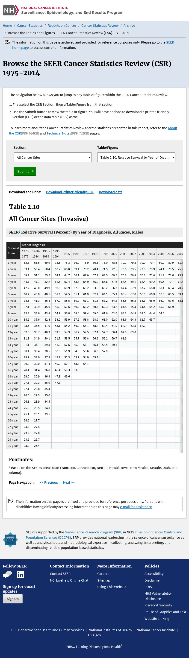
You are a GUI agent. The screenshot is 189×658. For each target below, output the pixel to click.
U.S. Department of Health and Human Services (47, 630)
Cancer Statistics (30, 25)
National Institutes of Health (110, 630)
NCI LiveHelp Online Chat (69, 580)
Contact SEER (60, 573)
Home (7, 25)
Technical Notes (59, 133)
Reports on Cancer (62, 25)
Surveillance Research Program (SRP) (93, 532)
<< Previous (49, 482)
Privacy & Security (158, 605)
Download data (110, 192)
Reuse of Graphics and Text (165, 611)
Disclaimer (153, 580)
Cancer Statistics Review (99, 25)
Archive (129, 25)
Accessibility (154, 573)
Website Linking (157, 618)
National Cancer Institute (156, 630)
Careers (103, 573)
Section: (20, 147)
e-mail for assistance (136, 506)
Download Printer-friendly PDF (70, 192)
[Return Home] (63, 10)
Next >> (68, 482)
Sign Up (13, 598)
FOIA (148, 586)
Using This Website (112, 586)
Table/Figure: (107, 147)
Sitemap (103, 580)
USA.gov (94, 635)
